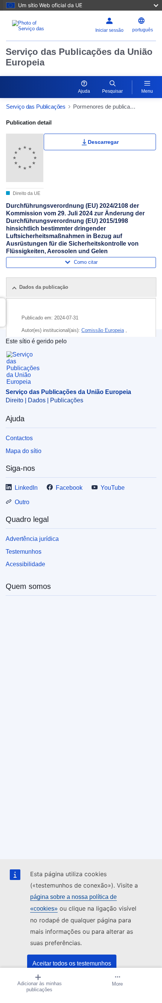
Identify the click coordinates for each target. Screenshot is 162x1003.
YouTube (113, 487)
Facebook (69, 487)
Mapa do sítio (23, 451)
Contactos (19, 438)
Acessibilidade (25, 564)
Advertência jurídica (32, 539)
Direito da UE (26, 193)
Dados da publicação (43, 287)
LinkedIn (26, 487)
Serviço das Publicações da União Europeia (79, 57)
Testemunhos (23, 551)
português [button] (142, 30)
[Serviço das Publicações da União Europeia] (32, 25)
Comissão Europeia (102, 330)
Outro (22, 502)
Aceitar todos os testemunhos (71, 963)
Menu (147, 91)
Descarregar (103, 142)
